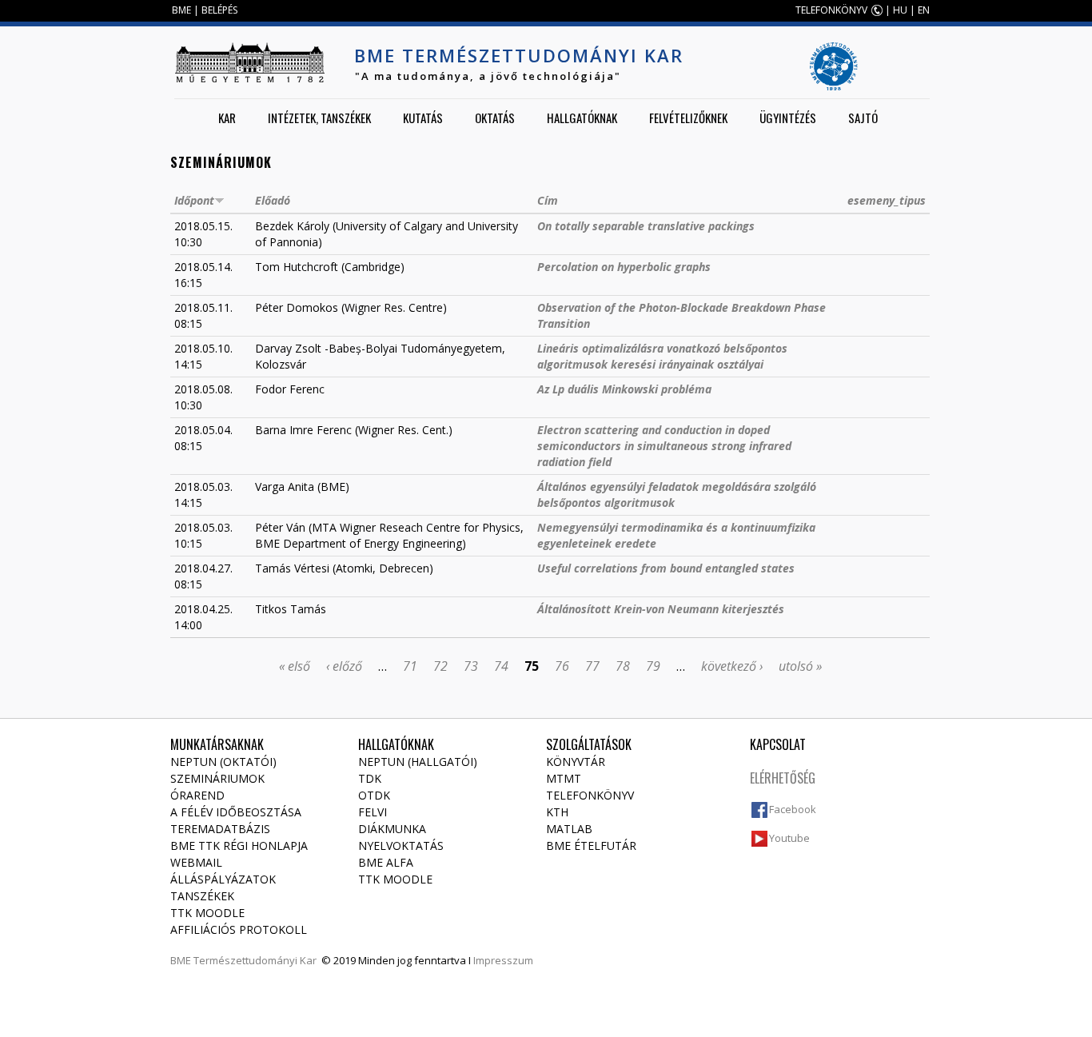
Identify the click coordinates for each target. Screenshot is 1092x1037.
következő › (732, 666)
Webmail (196, 862)
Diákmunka (392, 828)
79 (653, 666)
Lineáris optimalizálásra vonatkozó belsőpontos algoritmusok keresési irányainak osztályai (662, 356)
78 (623, 666)
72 (440, 666)
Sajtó (863, 117)
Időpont (194, 200)
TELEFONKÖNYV (831, 10)
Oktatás (495, 117)
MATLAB (569, 828)
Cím (547, 200)
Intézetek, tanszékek (319, 117)
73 (471, 666)
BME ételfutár (591, 845)
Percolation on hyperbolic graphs (624, 266)
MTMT (563, 778)
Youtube (789, 838)
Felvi (372, 812)
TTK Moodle (207, 912)
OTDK (374, 795)
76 (562, 666)
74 (501, 666)
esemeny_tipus (886, 200)
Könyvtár (575, 761)
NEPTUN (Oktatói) (223, 761)
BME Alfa (385, 862)
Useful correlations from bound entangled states (666, 568)
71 (410, 666)
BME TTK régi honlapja (239, 845)
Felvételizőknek (688, 117)
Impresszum (503, 960)
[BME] (249, 62)
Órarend (197, 795)
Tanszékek (202, 895)
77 (592, 666)
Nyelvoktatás (401, 845)
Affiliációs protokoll (238, 929)
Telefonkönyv (590, 795)
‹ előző (344, 666)
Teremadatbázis (220, 828)
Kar (227, 117)
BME (181, 10)
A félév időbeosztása (235, 812)
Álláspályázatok (223, 879)
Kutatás (423, 117)
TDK (369, 778)
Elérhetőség (782, 778)
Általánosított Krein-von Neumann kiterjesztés (660, 608)
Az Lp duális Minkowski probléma (624, 389)
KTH (557, 812)
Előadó (272, 200)
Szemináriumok (217, 778)
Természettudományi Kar (255, 960)
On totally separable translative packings (646, 225)
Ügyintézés (787, 117)
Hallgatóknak (582, 117)
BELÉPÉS (219, 10)
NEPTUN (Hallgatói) (417, 761)
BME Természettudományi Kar (518, 55)
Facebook (792, 809)
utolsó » (800, 666)
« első (294, 666)
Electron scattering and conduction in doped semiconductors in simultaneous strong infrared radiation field (664, 445)
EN (924, 10)
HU (900, 10)
